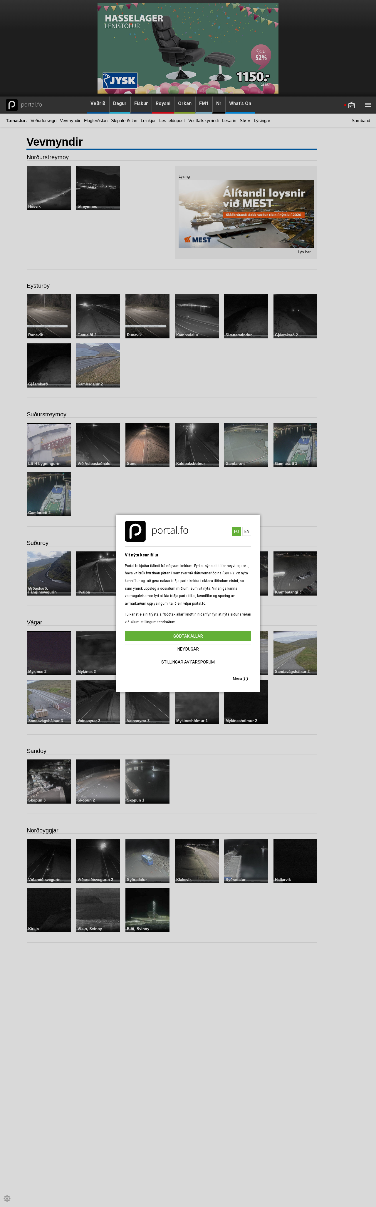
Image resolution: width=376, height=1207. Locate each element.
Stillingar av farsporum (188, 662)
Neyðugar (188, 649)
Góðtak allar (188, 636)
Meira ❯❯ (241, 678)
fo (236, 531)
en (246, 531)
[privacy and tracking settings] (7, 1198)
